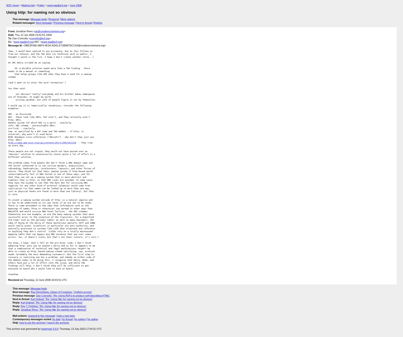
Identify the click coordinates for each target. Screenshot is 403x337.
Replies (98, 23)
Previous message (64, 23)
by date (56, 319)
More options (68, 19)
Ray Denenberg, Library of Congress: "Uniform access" (61, 292)
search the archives (58, 322)
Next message (44, 23)
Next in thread (84, 23)
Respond (54, 19)
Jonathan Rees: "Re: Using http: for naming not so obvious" (54, 309)
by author (93, 319)
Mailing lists (28, 5)
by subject (80, 319)
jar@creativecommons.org (49, 31)
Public (41, 5)
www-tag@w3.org (57, 5)
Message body (39, 19)
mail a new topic (66, 316)
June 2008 (76, 5)
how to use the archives (32, 322)
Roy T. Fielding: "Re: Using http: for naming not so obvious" (54, 306)
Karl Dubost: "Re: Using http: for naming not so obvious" (62, 299)
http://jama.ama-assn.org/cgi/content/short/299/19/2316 (42, 143)
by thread (67, 319)
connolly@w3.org (39, 38)
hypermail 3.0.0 (49, 329)
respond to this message (41, 316)
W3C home (12, 5)
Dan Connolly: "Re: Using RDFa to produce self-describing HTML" (73, 295)
